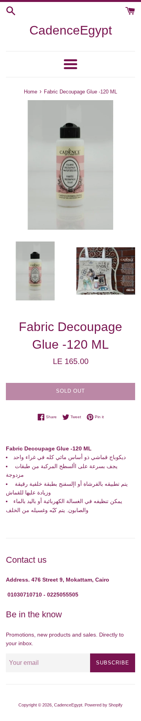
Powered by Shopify (104, 705)
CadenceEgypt (70, 30)
